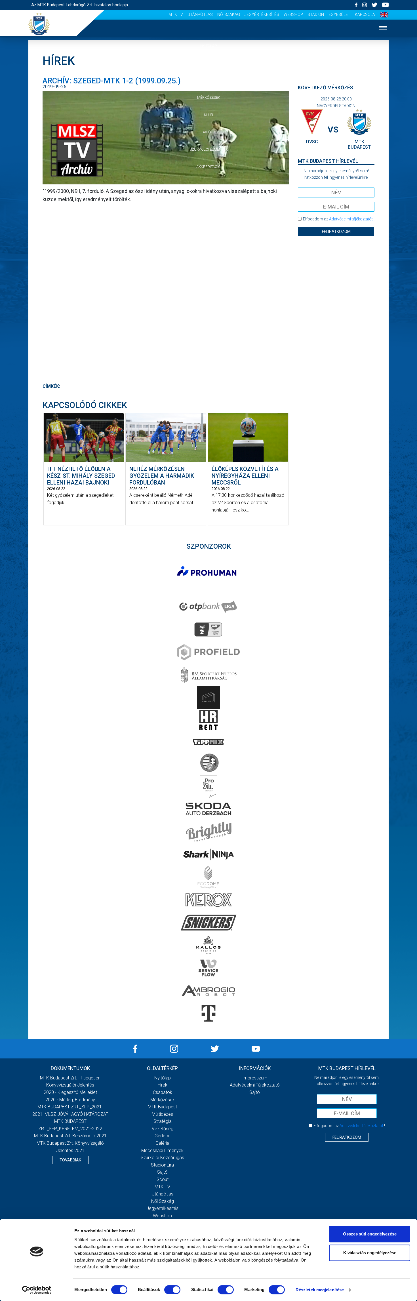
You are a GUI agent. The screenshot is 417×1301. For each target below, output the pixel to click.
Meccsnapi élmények (162, 1150)
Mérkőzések (208, 97)
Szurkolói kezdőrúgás (162, 1157)
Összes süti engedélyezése (370, 1233)
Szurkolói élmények (208, 149)
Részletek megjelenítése (320, 1289)
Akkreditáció (208, 167)
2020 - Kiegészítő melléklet (70, 1092)
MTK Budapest (162, 1107)
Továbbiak (70, 1160)
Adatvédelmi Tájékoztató (255, 1085)
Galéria (208, 132)
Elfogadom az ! (338, 219)
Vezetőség (162, 1128)
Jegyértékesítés (262, 14)
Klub (208, 115)
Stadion (316, 14)
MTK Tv (176, 14)
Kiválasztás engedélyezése (369, 1252)
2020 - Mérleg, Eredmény (70, 1099)
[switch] (172, 1289)
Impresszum (254, 1078)
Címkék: (51, 386)
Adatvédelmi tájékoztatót (351, 219)
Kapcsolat (366, 14)
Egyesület (339, 14)
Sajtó (162, 1172)
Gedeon (162, 1135)
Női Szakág (228, 14)
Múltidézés (162, 1114)
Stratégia (162, 1121)
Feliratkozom (336, 231)
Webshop (293, 14)
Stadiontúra (162, 1165)
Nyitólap (208, 46)
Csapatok (209, 80)
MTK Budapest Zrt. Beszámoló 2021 (70, 1135)
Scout (163, 1179)
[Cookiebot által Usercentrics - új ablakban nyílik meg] (37, 1290)
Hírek (209, 63)
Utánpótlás (200, 14)
